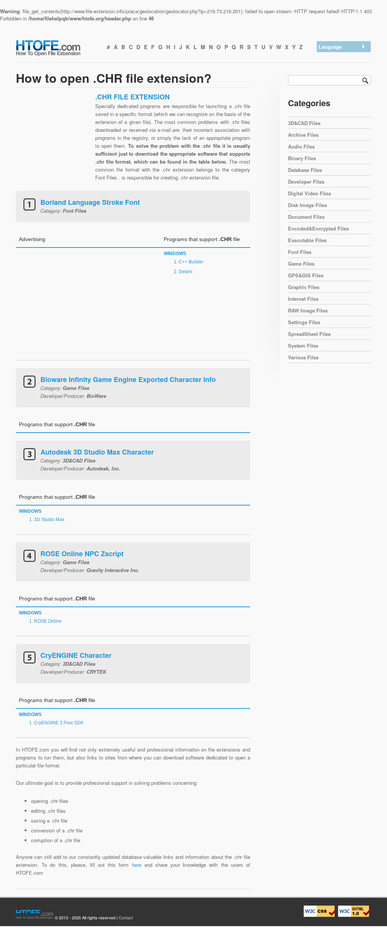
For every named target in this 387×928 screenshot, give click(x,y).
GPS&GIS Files (306, 275)
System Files (303, 345)
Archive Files (303, 134)
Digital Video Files (309, 193)
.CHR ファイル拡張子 (344, 86)
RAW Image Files (308, 310)
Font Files (299, 251)
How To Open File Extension (57, 47)
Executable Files (307, 240)
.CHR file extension (341, 56)
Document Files (306, 216)
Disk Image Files (307, 205)
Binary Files (302, 158)
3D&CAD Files (304, 123)
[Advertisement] (53, 140)
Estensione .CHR (339, 96)
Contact (126, 917)
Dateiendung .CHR (340, 76)
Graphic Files (303, 287)
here (136, 864)
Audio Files (301, 146)
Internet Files (303, 298)
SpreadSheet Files (309, 333)
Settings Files (304, 322)
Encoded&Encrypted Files (318, 228)
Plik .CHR (331, 115)
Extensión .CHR (338, 66)
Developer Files (306, 181)
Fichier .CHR (334, 106)
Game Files (301, 263)
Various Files (303, 357)
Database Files (305, 169)
